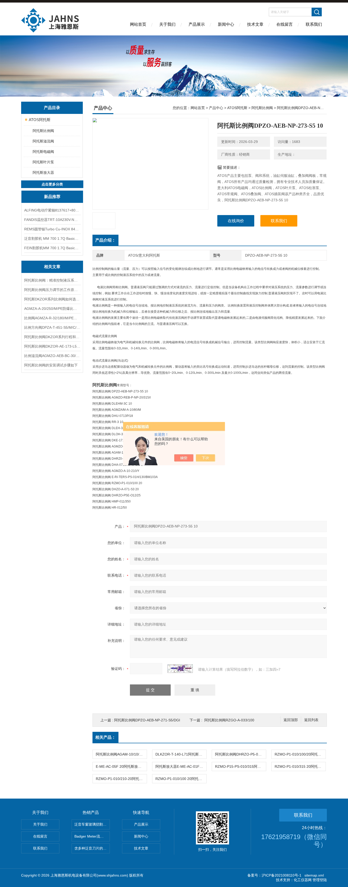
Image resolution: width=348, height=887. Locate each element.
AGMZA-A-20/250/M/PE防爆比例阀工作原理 (52, 309)
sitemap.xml (314, 875)
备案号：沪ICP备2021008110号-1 (274, 875)
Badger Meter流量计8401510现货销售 (92, 836)
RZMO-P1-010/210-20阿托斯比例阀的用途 (121, 779)
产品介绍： (105, 240)
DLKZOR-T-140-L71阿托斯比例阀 (180, 754)
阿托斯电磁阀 (43, 152)
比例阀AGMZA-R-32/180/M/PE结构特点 (52, 318)
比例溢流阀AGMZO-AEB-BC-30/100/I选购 (52, 356)
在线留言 (284, 24)
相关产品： (105, 737)
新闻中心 (226, 24)
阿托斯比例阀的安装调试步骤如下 (51, 365)
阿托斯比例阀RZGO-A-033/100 (229, 720)
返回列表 (311, 720)
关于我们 (167, 24)
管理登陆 (320, 880)
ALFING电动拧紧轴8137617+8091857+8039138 (52, 210)
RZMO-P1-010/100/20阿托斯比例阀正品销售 (300, 754)
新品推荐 (52, 196)
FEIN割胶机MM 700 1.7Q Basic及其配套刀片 (52, 248)
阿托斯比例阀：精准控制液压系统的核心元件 (52, 280)
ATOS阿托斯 (39, 119)
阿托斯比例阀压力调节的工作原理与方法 (52, 290)
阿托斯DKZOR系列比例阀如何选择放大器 (52, 299)
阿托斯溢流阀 (43, 141)
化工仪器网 (303, 880)
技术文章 (255, 24)
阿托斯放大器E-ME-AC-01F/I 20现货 (180, 766)
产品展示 (197, 24)
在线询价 (236, 221)
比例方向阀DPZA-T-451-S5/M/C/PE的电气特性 (52, 327)
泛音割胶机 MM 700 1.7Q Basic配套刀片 (52, 238)
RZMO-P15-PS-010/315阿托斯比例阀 (240, 766)
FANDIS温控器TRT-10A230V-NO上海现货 (52, 220)
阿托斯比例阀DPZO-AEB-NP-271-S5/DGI (147, 720)
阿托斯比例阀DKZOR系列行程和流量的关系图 (52, 337)
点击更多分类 (52, 184)
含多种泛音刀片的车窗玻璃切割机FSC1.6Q (92, 848)
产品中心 (216, 108)
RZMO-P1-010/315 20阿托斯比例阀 (300, 766)
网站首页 (138, 24)
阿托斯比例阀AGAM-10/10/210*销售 (121, 754)
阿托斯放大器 (43, 172)
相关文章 (52, 266)
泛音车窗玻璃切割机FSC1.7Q (92, 824)
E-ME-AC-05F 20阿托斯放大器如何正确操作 (121, 766)
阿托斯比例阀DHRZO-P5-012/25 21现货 (240, 754)
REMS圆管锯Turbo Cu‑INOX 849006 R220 (52, 229)
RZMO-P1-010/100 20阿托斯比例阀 (180, 779)
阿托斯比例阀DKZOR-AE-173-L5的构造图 (52, 346)
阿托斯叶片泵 (43, 162)
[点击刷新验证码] (180, 668)
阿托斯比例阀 (43, 131)
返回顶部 (291, 720)
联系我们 (314, 24)
